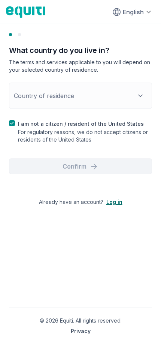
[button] (80, 96)
